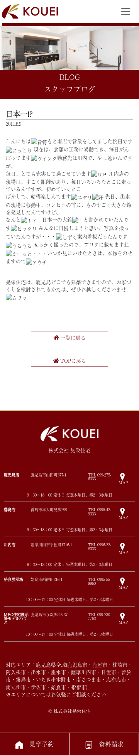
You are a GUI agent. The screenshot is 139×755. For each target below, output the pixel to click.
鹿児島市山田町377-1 (48, 475)
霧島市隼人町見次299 (49, 510)
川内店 (9, 544)
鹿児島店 (11, 475)
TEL (99, 477)
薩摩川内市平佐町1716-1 (51, 545)
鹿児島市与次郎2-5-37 (49, 614)
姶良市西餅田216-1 (47, 579)
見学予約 (41, 743)
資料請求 (111, 743)
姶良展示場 (13, 579)
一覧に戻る (72, 337)
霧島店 (9, 509)
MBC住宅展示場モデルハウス (16, 618)
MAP (123, 482)
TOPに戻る (72, 360)
